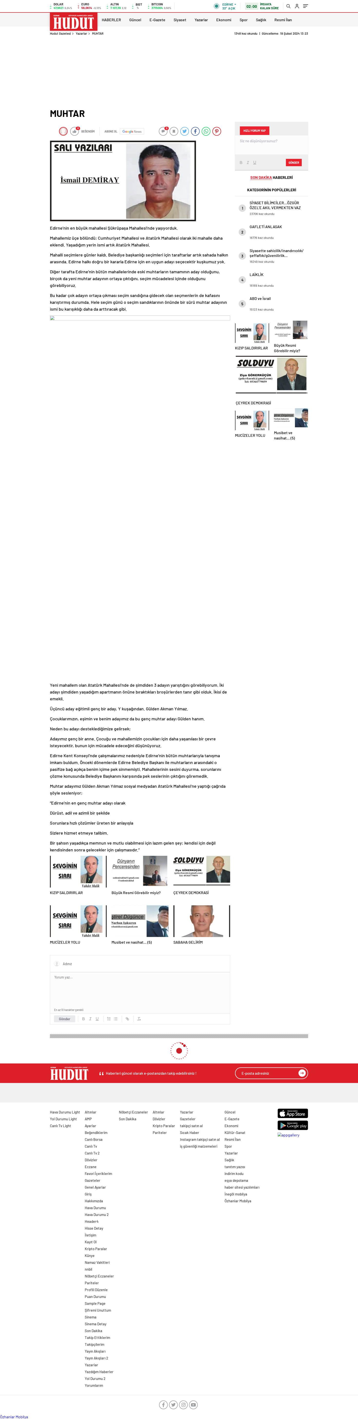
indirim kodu (234, 1173)
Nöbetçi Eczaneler (99, 1276)
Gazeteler (92, 1180)
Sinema (90, 1317)
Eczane (90, 1166)
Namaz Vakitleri (97, 1262)
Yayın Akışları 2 (96, 1358)
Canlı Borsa (94, 1139)
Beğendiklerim (96, 1132)
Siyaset (180, 19)
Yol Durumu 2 (95, 1378)
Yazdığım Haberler (99, 1371)
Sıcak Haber (189, 1132)
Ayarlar (90, 1125)
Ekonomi (223, 19)
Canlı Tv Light (60, 1125)
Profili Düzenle (96, 1289)
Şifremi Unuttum (98, 1310)
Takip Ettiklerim (97, 1337)
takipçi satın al (191, 1125)
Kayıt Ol (91, 1242)
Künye (89, 1255)
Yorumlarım (94, 1385)
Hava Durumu (95, 1207)
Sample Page (95, 1303)
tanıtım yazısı (235, 1166)
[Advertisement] (179, 72)
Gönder (64, 1019)
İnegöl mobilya (236, 1194)
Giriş (88, 1194)
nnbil (88, 1269)
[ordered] (108, 1019)
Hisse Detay (94, 1228)
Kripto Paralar (96, 1248)
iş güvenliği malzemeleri (198, 1146)
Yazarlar (201, 19)
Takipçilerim (94, 1344)
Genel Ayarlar (95, 1187)
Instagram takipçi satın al (200, 1139)
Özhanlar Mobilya (238, 1201)
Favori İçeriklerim (98, 1173)
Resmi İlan (283, 19)
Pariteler (92, 1283)
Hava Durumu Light (65, 1112)
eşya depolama (236, 1180)
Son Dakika (93, 1330)
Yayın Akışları (95, 1351)
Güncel (135, 19)
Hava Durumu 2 (97, 1214)
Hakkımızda (94, 1201)
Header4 (92, 1221)
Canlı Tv (91, 1146)
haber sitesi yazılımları (242, 1187)
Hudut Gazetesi (60, 33)
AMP (88, 1119)
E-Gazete (157, 19)
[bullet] (115, 1019)
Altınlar (90, 1112)
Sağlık (261, 19)
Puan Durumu (95, 1296)
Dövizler (91, 1160)
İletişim (90, 1235)
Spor (244, 19)
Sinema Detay (95, 1324)
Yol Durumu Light (63, 1119)
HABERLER (111, 19)
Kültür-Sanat (235, 1132)
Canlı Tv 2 (92, 1153)
